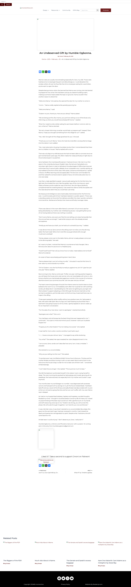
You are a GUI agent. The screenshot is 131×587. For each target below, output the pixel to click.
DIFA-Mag (76, 10)
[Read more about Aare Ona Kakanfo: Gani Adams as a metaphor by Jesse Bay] (113, 549)
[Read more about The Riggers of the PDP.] (18, 549)
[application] (48, 10)
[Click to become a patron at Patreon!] (65, 461)
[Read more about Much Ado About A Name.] (50, 549)
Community (66, 10)
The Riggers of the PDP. (12, 560)
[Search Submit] (2, 4)
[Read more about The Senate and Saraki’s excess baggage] (81, 549)
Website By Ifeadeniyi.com (93, 584)
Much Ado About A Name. (45, 560)
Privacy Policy (65, 584)
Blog (4, 563)
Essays (45, 10)
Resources (54, 10)
